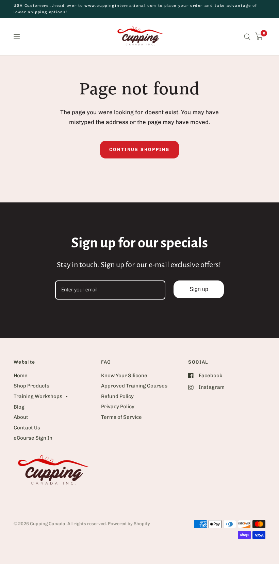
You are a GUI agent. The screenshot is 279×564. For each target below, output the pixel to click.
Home (21, 375)
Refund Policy (117, 396)
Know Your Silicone (124, 375)
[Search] (247, 36)
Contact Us (27, 428)
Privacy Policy (117, 406)
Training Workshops (38, 396)
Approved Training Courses (134, 386)
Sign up (199, 289)
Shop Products (31, 386)
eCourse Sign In (33, 438)
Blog (19, 407)
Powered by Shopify (129, 523)
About (21, 417)
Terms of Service (121, 417)
